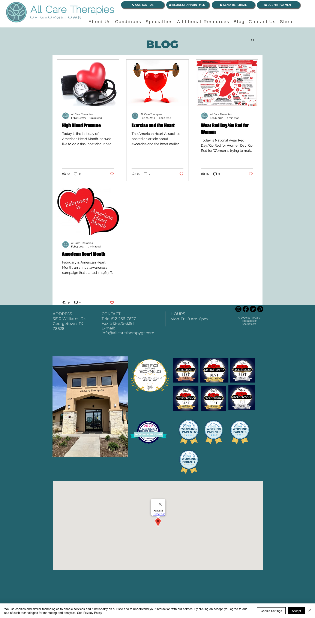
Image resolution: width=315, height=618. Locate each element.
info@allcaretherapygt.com (128, 333)
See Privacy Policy (89, 613)
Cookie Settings (271, 611)
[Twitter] (253, 309)
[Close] (309, 611)
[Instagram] (238, 309)
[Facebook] (246, 309)
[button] (253, 40)
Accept (296, 611)
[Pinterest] (260, 309)
